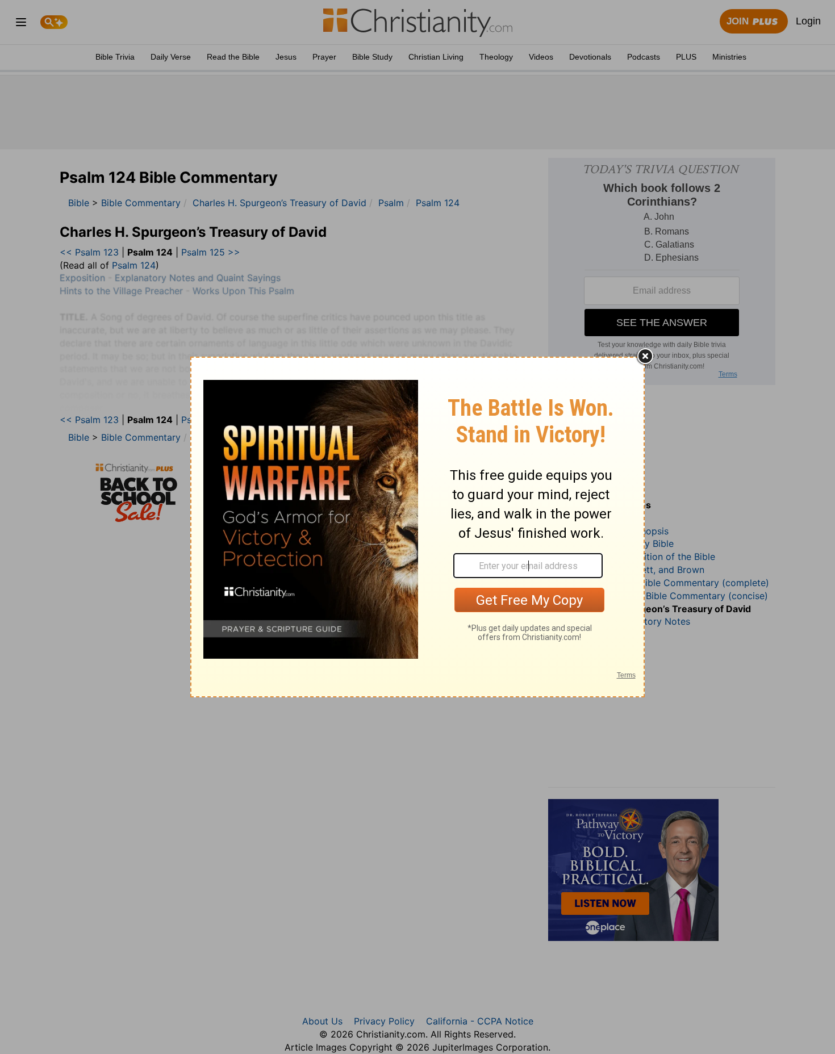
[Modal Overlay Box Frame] (417, 527)
